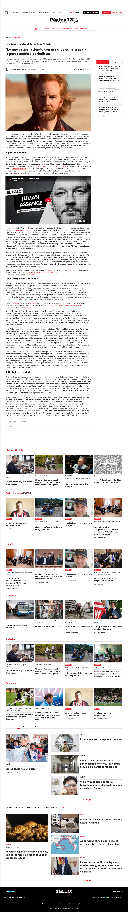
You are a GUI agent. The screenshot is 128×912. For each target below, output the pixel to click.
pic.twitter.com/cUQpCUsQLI (73, 305)
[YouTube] (22, 897)
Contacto (52, 904)
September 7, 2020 (31, 307)
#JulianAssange (51, 270)
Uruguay (46, 28)
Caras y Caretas (11, 807)
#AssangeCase (51, 305)
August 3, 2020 (30, 274)
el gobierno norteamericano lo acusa (51, 166)
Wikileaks (11, 427)
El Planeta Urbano (25, 807)
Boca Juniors (55, 28)
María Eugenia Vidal (66, 28)
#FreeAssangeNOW (39, 272)
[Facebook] (13, 897)
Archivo (44, 904)
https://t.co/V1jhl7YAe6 (52, 272)
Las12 (18, 727)
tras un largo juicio (21, 230)
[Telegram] (24, 897)
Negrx (37, 807)
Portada (8, 37)
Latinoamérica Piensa (49, 807)
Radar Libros (39, 727)
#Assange (71, 270)
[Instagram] (15, 897)
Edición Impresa (15, 12)
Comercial (116, 892)
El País (39, 12)
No (13, 727)
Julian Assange (22, 427)
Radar (30, 727)
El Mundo (17, 37)
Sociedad (53, 12)
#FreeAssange (30, 272)
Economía (46, 12)
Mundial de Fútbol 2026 (28, 12)
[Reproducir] (84, 12)
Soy (24, 727)
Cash (7, 727)
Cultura (60, 12)
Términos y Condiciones (79, 904)
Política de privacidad (64, 904)
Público (62, 807)
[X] (17, 897)
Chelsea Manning (20, 168)
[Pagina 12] (64, 20)
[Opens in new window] (110, 897)
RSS (122, 892)
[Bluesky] (20, 897)
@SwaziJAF (16, 303)
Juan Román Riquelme (81, 28)
